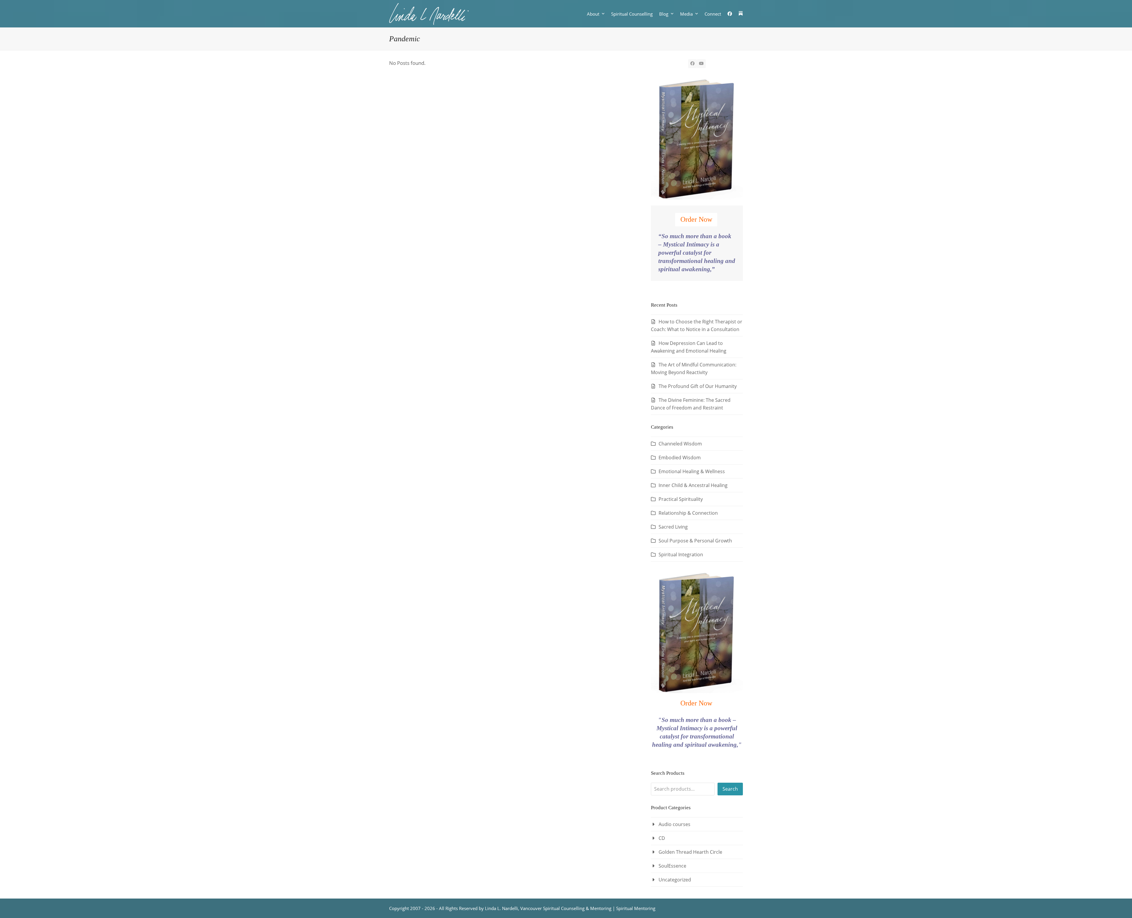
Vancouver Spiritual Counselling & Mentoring (565, 908)
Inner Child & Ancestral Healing (693, 485)
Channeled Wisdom (680, 443)
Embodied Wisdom (680, 457)
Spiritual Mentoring (635, 908)
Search (730, 789)
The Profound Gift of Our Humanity (698, 386)
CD (662, 838)
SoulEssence (672, 866)
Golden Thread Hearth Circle (690, 852)
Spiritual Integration (681, 554)
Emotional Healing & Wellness (692, 471)
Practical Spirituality (681, 499)
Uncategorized (675, 879)
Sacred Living (673, 527)
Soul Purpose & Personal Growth (695, 540)
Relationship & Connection (688, 513)
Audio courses (674, 824)
